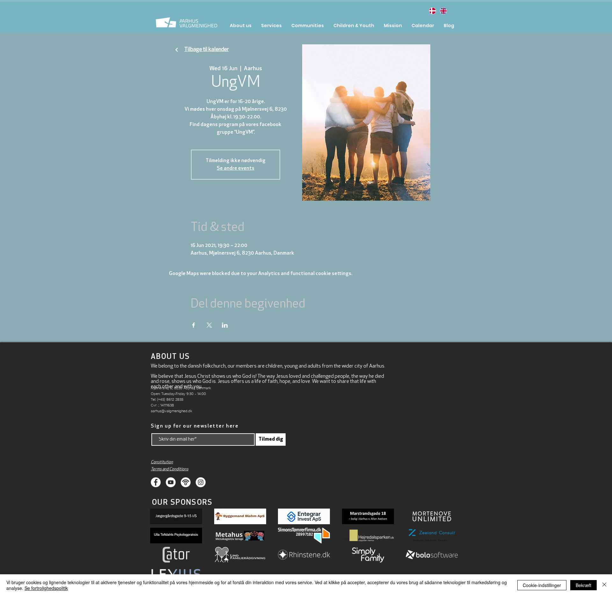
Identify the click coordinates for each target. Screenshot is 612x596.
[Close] (604, 585)
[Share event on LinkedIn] (225, 325)
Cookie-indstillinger (542, 585)
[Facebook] (156, 482)
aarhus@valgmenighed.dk (171, 410)
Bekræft (583, 585)
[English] (443, 11)
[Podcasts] (186, 482)
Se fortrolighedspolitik (46, 588)
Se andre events (235, 168)
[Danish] (432, 11)
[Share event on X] (209, 325)
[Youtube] (171, 482)
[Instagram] (201, 482)
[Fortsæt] (176, 50)
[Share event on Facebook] (194, 325)
